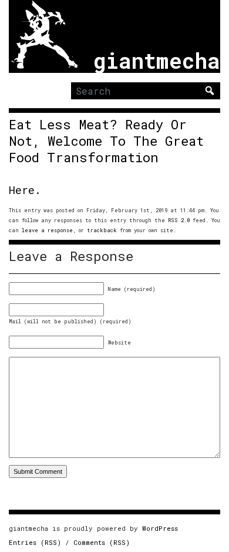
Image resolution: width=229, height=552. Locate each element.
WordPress (160, 528)
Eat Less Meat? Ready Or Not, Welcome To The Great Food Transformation (106, 141)
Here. (25, 190)
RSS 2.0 (179, 220)
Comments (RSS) (101, 542)
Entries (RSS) (35, 542)
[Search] (209, 90)
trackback (102, 230)
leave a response (47, 230)
